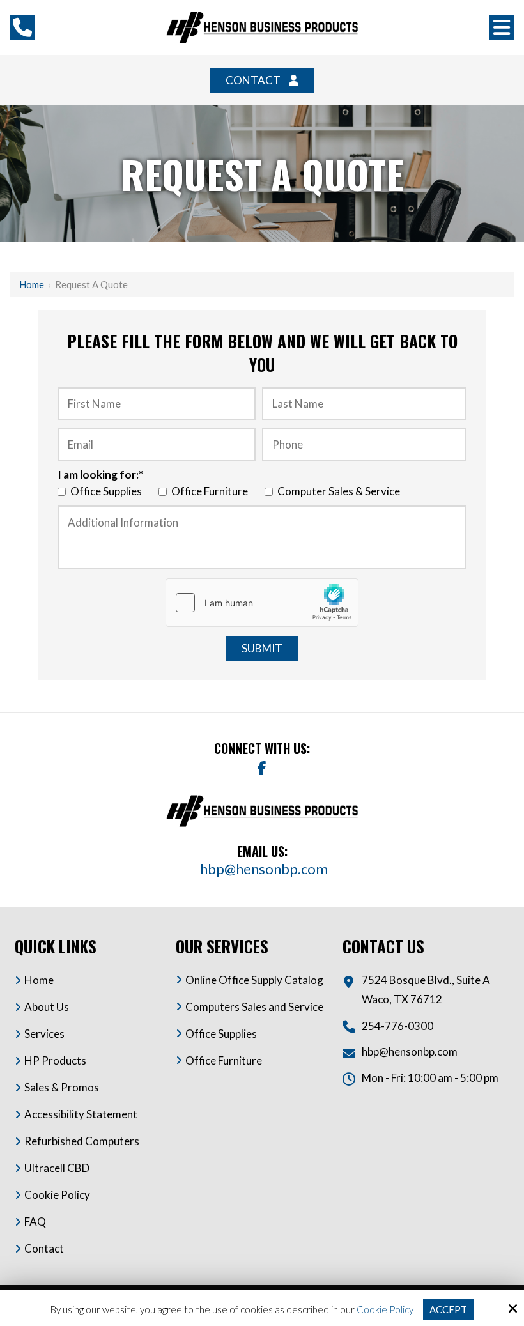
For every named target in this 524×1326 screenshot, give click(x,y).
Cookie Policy (385, 1309)
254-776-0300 (397, 1026)
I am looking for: (100, 474)
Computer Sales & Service (340, 491)
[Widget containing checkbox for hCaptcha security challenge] (262, 602)
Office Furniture (211, 491)
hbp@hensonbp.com (265, 868)
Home (31, 284)
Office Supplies (108, 491)
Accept (448, 1309)
